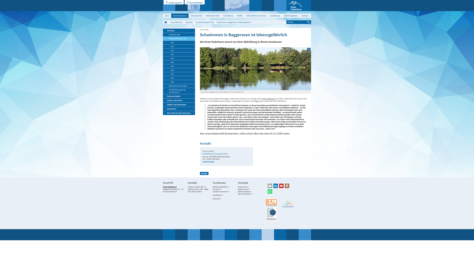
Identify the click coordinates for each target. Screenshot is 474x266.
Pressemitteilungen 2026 (205, 22)
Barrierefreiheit (195, 2)
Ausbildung (275, 15)
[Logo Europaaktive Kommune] (288, 203)
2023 (172, 50)
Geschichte (171, 109)
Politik (239, 15)
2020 (172, 62)
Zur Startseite (166, 22)
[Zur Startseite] (298, 5)
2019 (172, 66)
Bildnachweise (244, 191)
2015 (172, 82)
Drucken (216, 189)
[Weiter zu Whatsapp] (288, 191)
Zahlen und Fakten (174, 100)
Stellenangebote (290, 15)
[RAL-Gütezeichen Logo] (271, 210)
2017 (172, 74)
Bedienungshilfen (220, 187)
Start (167, 15)
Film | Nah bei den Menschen (179, 113)
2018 (172, 70)
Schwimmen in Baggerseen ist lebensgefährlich (234, 22)
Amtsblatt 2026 (174, 35)
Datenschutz (243, 189)
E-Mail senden (208, 161)
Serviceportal (196, 15)
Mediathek (217, 195)
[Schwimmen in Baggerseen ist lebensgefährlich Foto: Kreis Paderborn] (255, 68)
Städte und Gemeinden (176, 104)
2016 (172, 78)
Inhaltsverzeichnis (220, 191)
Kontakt (305, 15)
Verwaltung (228, 15)
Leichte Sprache (175, 2)
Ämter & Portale (212, 15)
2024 (172, 46)
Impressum (242, 187)
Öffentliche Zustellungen (178, 86)
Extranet (216, 198)
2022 (172, 54)
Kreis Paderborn (180, 15)
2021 (172, 58)
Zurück (204, 173)
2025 (172, 42)
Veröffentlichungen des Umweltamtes (177, 91)
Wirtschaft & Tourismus (256, 15)
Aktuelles (189, 22)
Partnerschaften (173, 96)
